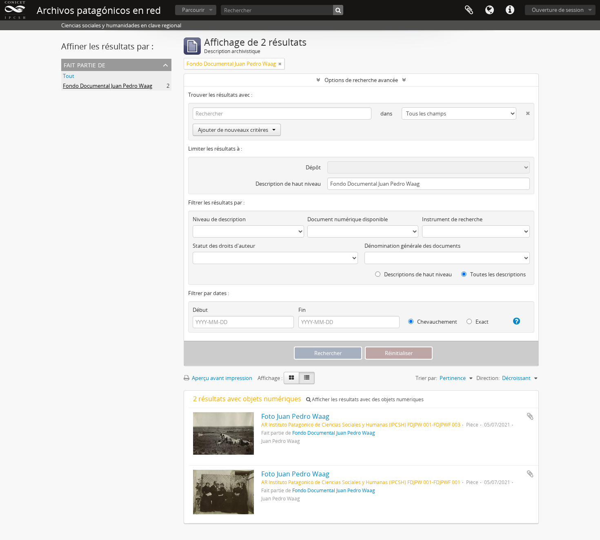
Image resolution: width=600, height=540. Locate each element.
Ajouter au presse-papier (530, 416)
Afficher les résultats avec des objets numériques (367, 399)
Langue (489, 10)
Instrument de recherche (452, 219)
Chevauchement (436, 321)
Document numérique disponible (347, 219)
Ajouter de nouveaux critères (233, 129)
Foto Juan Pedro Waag (295, 416)
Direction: (488, 378)
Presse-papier (469, 10)
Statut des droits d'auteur (224, 245)
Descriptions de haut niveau (417, 274)
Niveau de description (219, 219)
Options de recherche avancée (361, 80)
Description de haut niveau (288, 183)
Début (200, 309)
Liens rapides (510, 10)
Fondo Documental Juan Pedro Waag (107, 85)
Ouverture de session (558, 9)
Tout (68, 76)
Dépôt (313, 167)
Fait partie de (84, 64)
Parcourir (193, 9)
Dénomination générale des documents (412, 245)
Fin (302, 309)
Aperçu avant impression (221, 378)
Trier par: (426, 378)
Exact (481, 321)
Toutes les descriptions (497, 274)
